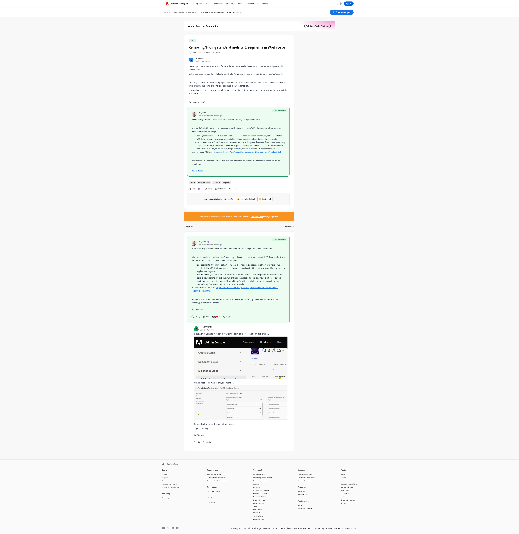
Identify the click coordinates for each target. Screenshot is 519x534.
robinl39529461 (206, 327)
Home (166, 12)
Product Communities (178, 12)
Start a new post (257, 216)
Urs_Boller (202, 112)
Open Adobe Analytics (319, 26)
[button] (342, 12)
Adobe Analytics (193, 12)
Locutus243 (199, 58)
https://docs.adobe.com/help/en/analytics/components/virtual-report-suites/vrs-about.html (246, 152)
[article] (238, 279)
